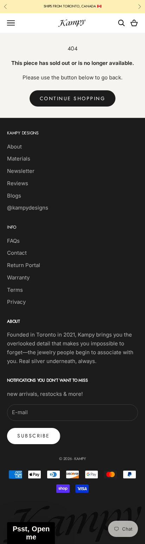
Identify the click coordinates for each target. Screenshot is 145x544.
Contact (17, 252)
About (14, 146)
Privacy (16, 301)
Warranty (18, 277)
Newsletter (20, 171)
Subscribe (33, 435)
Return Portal (23, 265)
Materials (18, 158)
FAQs (13, 240)
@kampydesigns (27, 207)
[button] (31, 533)
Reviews (17, 183)
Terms (15, 289)
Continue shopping (73, 98)
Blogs (14, 195)
